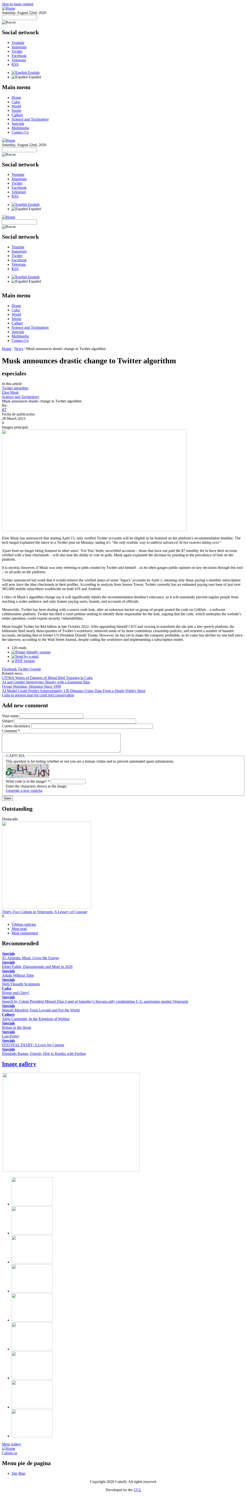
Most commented (25, 933)
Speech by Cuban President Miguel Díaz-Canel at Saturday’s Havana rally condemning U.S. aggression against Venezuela (95, 1001)
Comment (11, 731)
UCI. (137, 1490)
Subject (8, 721)
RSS (15, 64)
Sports (16, 110)
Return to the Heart (16, 1027)
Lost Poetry (11, 1036)
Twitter (17, 51)
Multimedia (20, 128)
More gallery (11, 1444)
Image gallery (19, 1064)
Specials (18, 124)
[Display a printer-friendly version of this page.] (31, 652)
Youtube (18, 43)
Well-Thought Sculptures (21, 984)
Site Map (18, 1473)
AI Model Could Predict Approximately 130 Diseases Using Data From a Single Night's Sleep (73, 691)
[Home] (8, 8)
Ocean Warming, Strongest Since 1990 (31, 686)
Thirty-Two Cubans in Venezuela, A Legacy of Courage (44, 912)
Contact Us (20, 132)
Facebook (19, 56)
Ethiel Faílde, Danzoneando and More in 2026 (37, 967)
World (16, 106)
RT (4, 410)
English (33, 73)
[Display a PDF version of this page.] (23, 661)
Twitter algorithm (15, 388)
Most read (19, 929)
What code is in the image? (28, 781)
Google (35, 669)
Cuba (16, 102)
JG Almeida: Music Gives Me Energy (30, 958)
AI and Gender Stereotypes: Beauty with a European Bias (46, 682)
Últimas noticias (24, 924)
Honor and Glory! (15, 993)
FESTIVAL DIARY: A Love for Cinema (33, 1045)
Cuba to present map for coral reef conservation (38, 695)
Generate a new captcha (24, 790)
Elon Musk (10, 392)
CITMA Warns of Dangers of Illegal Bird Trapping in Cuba (47, 678)
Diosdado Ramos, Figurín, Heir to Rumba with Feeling (44, 1054)
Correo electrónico (16, 726)
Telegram (19, 60)
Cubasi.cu (9, 1453)
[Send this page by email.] (25, 656)
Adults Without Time (18, 975)
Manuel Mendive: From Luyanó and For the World (41, 1010)
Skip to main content (17, 4)
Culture (17, 115)
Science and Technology (30, 119)
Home (16, 97)
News (18, 349)
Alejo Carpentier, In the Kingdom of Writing (35, 1019)
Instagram (19, 47)
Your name (11, 716)
